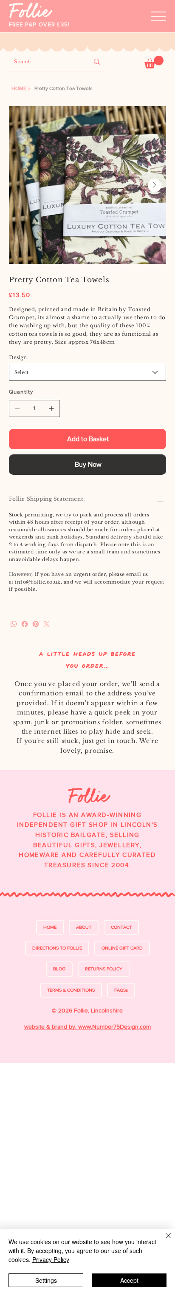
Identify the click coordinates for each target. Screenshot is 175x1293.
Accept (129, 1280)
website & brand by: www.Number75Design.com (87, 1026)
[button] (154, 62)
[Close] (163, 1241)
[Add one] (51, 408)
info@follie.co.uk (37, 582)
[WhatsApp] (13, 624)
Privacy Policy (50, 1259)
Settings (46, 1280)
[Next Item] (154, 185)
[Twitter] (46, 624)
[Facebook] (24, 624)
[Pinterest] (35, 624)
